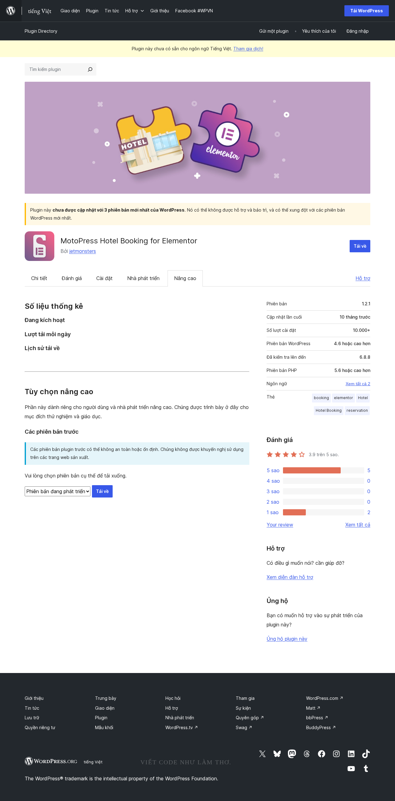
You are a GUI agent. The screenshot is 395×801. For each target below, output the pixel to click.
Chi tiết (39, 278)
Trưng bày (105, 698)
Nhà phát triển (143, 278)
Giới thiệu (34, 698)
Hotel (363, 397)
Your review (280, 525)
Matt (313, 708)
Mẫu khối (104, 727)
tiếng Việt (93, 761)
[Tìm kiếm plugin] (90, 69)
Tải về (360, 246)
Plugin (101, 717)
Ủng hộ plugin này (287, 639)
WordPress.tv (181, 727)
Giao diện (104, 708)
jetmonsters (82, 251)
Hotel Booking (329, 410)
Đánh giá (72, 278)
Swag (244, 727)
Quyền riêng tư (40, 727)
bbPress (317, 717)
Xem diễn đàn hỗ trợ (290, 577)
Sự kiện (243, 708)
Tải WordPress (366, 10)
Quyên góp (250, 717)
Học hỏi (173, 698)
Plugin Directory (41, 31)
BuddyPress (321, 727)
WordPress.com (324, 698)
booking (321, 397)
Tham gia (245, 698)
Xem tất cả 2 (358, 383)
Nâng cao (185, 278)
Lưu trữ (32, 717)
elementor (343, 397)
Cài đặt (104, 278)
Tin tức (32, 708)
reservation (357, 410)
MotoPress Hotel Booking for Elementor (128, 240)
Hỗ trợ (363, 278)
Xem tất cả (357, 525)
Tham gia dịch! (248, 48)
